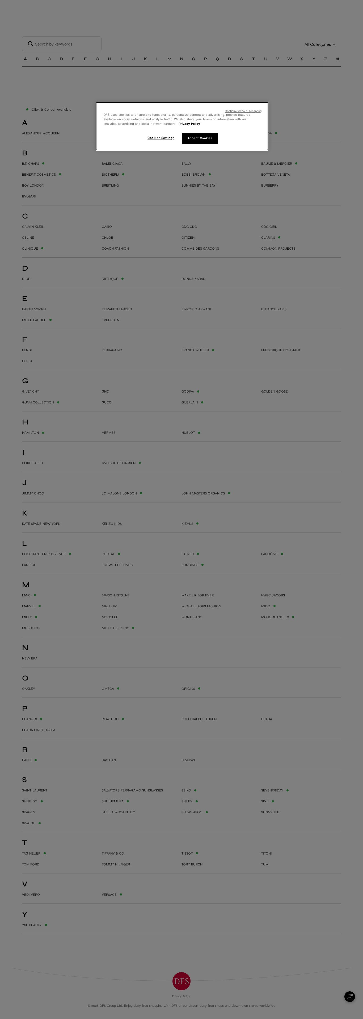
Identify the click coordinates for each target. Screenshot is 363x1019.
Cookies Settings (160, 138)
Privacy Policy (189, 124)
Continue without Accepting (243, 111)
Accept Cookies (200, 138)
